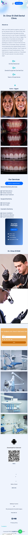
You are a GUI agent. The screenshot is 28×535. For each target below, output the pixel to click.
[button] (13, 4)
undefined (9, 534)
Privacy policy (14, 522)
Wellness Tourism (14, 503)
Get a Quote (19, 3)
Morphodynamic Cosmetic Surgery (14, 509)
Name (3, 335)
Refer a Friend (14, 484)
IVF (14, 506)
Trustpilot (4, 526)
